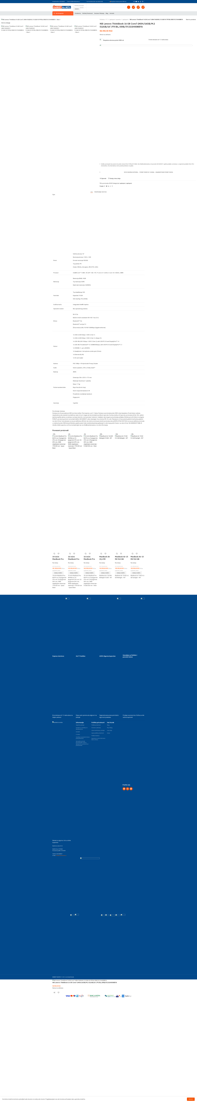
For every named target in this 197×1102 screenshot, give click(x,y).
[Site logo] (62, 7)
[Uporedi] (54, 992)
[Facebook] (124, 788)
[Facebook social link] (134, 1)
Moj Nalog (109, 727)
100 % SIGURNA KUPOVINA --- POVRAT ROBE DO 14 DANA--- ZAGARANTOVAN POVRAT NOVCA (148, 172)
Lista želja (109, 730)
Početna (102, 19)
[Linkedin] (131, 788)
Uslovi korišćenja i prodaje (98, 730)
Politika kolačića (95, 735)
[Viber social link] (142, 1)
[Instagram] (127, 788)
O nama (78, 734)
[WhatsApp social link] (140, 1)
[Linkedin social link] (138, 1)
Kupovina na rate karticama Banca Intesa (98, 739)
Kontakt (78, 731)
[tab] (91, 192)
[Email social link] (136, 1)
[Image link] (63, 779)
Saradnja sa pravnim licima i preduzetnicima (83, 737)
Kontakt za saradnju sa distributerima (81, 728)
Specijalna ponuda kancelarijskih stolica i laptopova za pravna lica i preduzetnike (82, 743)
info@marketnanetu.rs (61, 855)
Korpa (108, 733)
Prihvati (190, 1099)
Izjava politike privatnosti (97, 733)
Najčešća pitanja (80, 725)
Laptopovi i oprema (115, 19)
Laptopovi (125, 19)
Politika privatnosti (96, 725)
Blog (108, 725)
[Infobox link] (60, 656)
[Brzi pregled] (54, 554)
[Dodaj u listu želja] (58, 554)
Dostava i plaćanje (96, 727)
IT (106, 19)
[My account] (128, 7)
